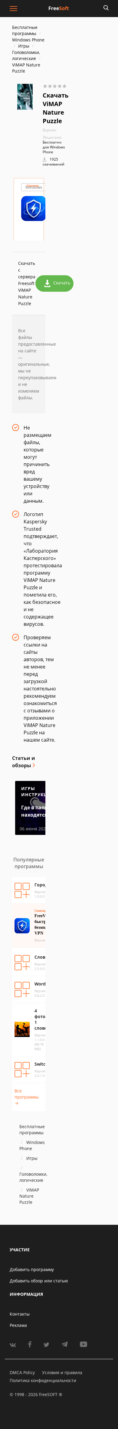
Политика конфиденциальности (43, 1380)
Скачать (61, 283)
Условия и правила (62, 1372)
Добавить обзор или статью (39, 1281)
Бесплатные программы (25, 30)
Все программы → (27, 1097)
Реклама (18, 1325)
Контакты (20, 1314)
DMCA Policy (22, 1372)
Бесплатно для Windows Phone (54, 147)
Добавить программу (32, 1269)
